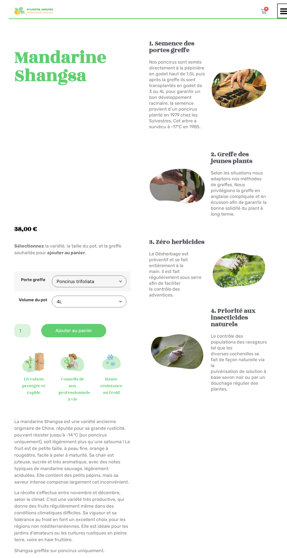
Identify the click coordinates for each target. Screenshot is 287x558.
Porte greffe (33, 280)
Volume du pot (33, 300)
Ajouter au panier (73, 330)
